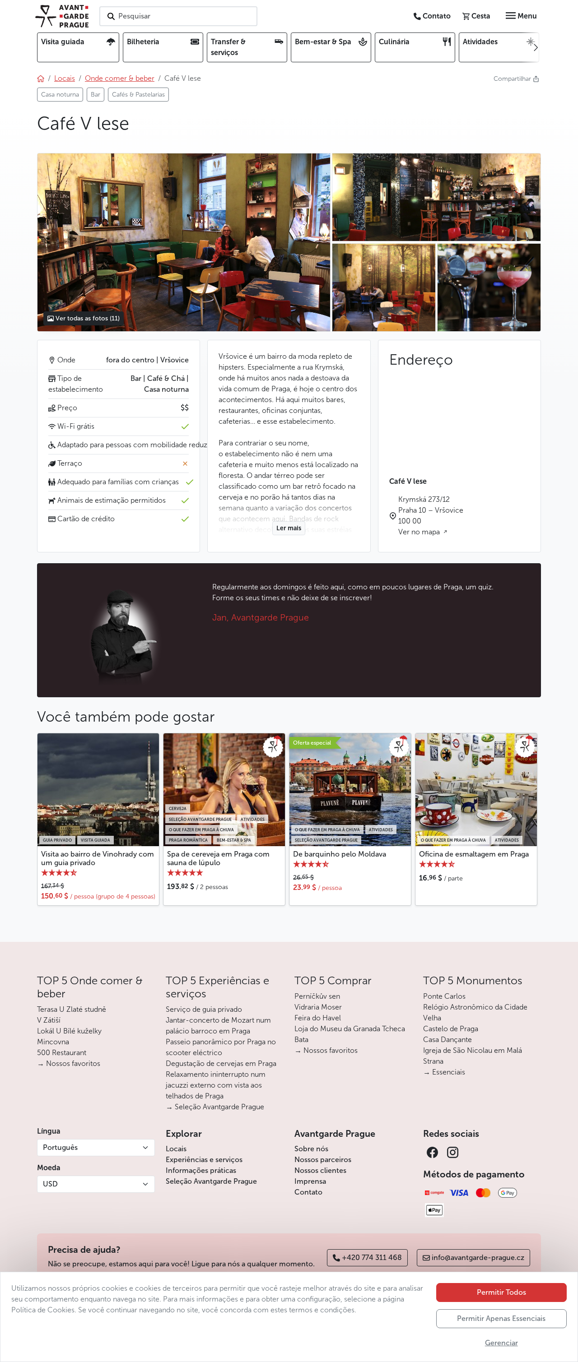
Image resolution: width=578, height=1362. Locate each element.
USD (50, 1184)
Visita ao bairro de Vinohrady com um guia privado (97, 858)
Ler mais (288, 528)
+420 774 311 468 (372, 1257)
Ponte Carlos (444, 996)
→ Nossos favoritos (68, 1063)
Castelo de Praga (450, 1028)
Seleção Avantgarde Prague (211, 1181)
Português (60, 1147)
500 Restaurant (61, 1052)
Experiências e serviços (204, 1159)
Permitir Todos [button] (501, 1292)
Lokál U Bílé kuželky (69, 1031)
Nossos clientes (320, 1170)
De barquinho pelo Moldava (339, 854)
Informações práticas (201, 1170)
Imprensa (310, 1181)
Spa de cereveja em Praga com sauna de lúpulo (218, 858)
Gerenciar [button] (501, 1343)
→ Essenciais (444, 1072)
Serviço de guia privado (204, 1009)
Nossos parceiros (322, 1159)
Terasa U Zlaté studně (71, 1009)
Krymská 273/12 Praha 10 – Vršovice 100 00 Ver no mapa (430, 515)
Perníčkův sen (317, 996)
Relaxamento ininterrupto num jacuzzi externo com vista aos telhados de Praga (216, 1085)
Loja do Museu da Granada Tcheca (349, 1028)
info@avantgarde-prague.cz (478, 1257)
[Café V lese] (183, 242)
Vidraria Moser (318, 1007)
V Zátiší (49, 1020)
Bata (301, 1039)
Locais (176, 1148)
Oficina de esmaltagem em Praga (474, 854)
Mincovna (53, 1042)
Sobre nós (311, 1148)
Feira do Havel (317, 1018)
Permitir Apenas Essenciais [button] (501, 1318)
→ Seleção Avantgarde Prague (215, 1107)
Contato (308, 1192)
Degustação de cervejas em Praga (221, 1063)
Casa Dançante (447, 1039)
